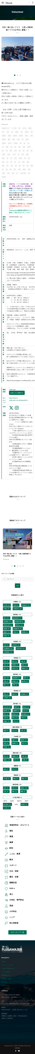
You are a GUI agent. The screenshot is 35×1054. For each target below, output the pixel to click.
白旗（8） (24, 717)
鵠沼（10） (7, 618)
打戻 (3, 169)
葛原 (23, 165)
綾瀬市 (19, 169)
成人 (17, 173)
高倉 (16, 165)
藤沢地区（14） (17, 674)
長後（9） (24, 778)
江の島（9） (7, 605)
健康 (11, 842)
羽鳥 (27, 150)
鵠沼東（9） (7, 628)
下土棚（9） (7, 778)
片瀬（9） (16, 605)
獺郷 (10, 169)
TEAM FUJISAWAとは (8, 968)
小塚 (28, 143)
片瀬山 (22, 131)
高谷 (24, 143)
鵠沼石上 (26, 135)
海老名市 (24, 169)
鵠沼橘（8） (25, 632)
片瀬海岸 (16, 131)
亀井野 (27, 154)
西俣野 (3, 158)
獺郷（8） (23, 791)
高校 (29, 173)
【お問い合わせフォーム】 (20, 1009)
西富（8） (26, 677)
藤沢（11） (7, 684)
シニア (12, 917)
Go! (17, 585)
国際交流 (30, 128)
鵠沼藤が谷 (4, 139)
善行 (11, 158)
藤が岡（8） (25, 681)
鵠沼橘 (14, 139)
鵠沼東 (31, 135)
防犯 (11, 848)
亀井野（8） (7, 710)
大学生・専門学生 (23, 173)
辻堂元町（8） (16, 645)
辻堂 (22, 139)
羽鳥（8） (6, 694)
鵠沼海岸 (9, 135)
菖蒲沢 (32, 165)
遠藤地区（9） (17, 765)
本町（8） (15, 684)
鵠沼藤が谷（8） (17, 628)
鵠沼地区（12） (17, 614)
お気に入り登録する (16, 393)
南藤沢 (9, 139)
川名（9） (6, 665)
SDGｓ (3, 131)
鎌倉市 (29, 169)
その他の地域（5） (18, 797)
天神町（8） (7, 747)
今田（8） (6, 743)
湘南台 (3, 165)
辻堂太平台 (9, 143)
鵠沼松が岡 (21, 135)
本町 (23, 150)
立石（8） (16, 721)
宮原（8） (15, 788)
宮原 (27, 165)
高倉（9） (16, 778)
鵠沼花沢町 (4, 135)
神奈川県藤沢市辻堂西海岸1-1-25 (19, 1003)
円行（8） (6, 740)
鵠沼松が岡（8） (8, 625)
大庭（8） (6, 717)
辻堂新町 (3, 154)
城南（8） (15, 694)
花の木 (23, 154)
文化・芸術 (24, 128)
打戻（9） (6, 791)
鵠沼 (31, 131)
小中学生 (13, 911)
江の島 (8, 131)
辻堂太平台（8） (20, 648)
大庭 (25, 158)
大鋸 (6, 150)
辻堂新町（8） (24, 694)
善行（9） (6, 714)
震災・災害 (13, 877)
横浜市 (15, 169)
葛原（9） (6, 788)
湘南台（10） (7, 759)
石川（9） (25, 710)
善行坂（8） (15, 714)
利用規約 (17, 1048)
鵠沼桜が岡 (15, 135)
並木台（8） (15, 668)
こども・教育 (14, 128)
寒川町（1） (24, 804)
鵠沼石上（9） (19, 625)
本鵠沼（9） (7, 635)
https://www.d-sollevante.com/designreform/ (18, 399)
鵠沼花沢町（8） (17, 618)
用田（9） (15, 791)
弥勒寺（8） (25, 668)
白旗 (29, 158)
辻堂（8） (6, 645)
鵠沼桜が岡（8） (19, 621)
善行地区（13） (17, 703)
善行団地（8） (26, 714)
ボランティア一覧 (17, 932)
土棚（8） (25, 759)
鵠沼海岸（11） (8, 621)
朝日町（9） (15, 681)
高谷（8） (15, 661)
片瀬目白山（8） (17, 608)
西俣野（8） (16, 710)
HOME (3, 961)
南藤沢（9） (7, 632)
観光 (19, 128)
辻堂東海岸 (15, 143)
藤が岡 (15, 150)
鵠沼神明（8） (17, 677)
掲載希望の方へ (6, 975)
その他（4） (7, 808)
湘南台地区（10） (17, 752)
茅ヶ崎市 (3, 173)
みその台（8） (7, 707)
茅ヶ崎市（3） (7, 804)
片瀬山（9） (7, 608)
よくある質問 (5, 972)
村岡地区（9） (17, 658)
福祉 (11, 831)
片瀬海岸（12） (26, 605)
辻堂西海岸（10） (8, 648)
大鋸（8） (6, 681)
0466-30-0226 (5, 1009)
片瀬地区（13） (17, 601)
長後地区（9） (17, 775)
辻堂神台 (8, 154)
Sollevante (4, 124)
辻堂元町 (27, 139)
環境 (11, 836)
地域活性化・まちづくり (6, 128)
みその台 (14, 154)
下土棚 (12, 165)
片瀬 (12, 131)
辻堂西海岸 (4, 143)
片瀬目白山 (26, 131)
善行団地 (20, 158)
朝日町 (11, 150)
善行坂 (15, 158)
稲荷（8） (17, 707)
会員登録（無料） (6, 978)
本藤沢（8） (7, 721)
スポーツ (13, 865)
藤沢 (19, 150)
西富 (3, 150)
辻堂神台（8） (7, 697)
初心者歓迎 (4, 176)
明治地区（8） (17, 690)
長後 (19, 165)
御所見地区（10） (17, 784)
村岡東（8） (15, 665)
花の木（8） (26, 707)
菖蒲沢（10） (24, 788)
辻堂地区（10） (17, 641)
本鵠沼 (18, 139)
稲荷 (18, 154)
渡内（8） (24, 665)
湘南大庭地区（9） (18, 727)
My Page (4, 982)
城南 (31, 150)
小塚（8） (23, 661)
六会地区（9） (17, 736)
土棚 (7, 165)
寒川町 (13, 173)
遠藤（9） (6, 730)
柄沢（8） (6, 668)
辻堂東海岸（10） (8, 652)
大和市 (8, 173)
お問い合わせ (5, 985)
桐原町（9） (15, 756)
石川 (7, 158)
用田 (6, 169)
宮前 (20, 143)
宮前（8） (6, 661)
